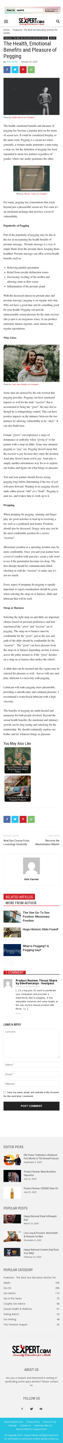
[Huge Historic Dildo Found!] (12, 932)
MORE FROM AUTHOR (21, 903)
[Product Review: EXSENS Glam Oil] (12, 1193)
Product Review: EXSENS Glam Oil (41, 1188)
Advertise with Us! (43, 1425)
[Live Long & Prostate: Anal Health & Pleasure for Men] (12, 1236)
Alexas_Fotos (30, 194)
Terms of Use (49, 1421)
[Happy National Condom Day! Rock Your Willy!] (12, 1252)
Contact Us (25, 1425)
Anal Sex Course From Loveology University (16, 842)
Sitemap (13, 1425)
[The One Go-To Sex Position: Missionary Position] (12, 917)
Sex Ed (52, 38)
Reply (18, 1013)
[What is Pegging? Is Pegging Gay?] (12, 950)
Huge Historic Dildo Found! (40, 929)
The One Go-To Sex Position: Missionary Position (36, 916)
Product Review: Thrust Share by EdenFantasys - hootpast (36, 982)
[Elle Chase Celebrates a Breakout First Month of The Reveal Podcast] (12, 1159)
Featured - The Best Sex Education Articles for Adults (26, 38)
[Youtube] (40, 1409)
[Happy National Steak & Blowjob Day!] (12, 1219)
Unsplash (30, 117)
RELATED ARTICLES (19, 897)
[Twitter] (31, 1409)
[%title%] (33, 10)
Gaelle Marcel (17, 117)
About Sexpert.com (13, 1421)
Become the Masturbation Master (47, 842)
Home (7, 29)
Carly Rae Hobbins (20, 384)
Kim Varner (12, 62)
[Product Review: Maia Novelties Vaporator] (12, 1176)
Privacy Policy (33, 1421)
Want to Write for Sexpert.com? (31, 1429)
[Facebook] (22, 1409)
